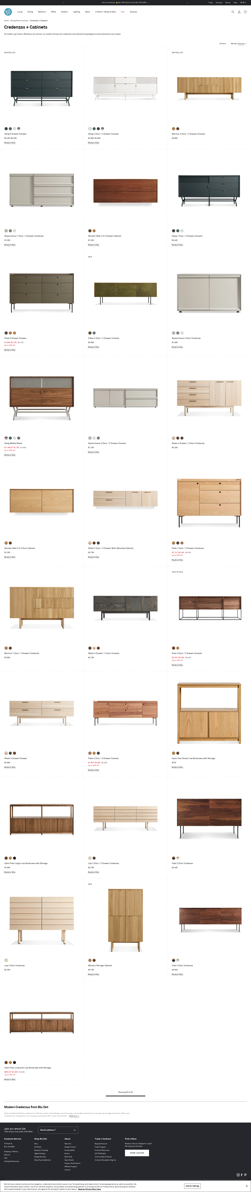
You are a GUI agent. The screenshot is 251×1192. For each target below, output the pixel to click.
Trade (211, 2)
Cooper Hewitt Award (72, 1163)
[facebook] (241, 1176)
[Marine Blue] (10, 128)
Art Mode (37, 1147)
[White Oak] (173, 128)
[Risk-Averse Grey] (18, 438)
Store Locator (137, 1153)
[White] (14, 128)
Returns (7, 1155)
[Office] (53, 12)
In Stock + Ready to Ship (105, 12)
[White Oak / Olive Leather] (90, 333)
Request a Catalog (41, 1150)
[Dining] (30, 12)
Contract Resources (102, 1150)
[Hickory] (173, 438)
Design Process (70, 1147)
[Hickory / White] (177, 858)
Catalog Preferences (11, 1161)
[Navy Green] (6, 128)
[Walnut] (177, 128)
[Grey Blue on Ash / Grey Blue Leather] (94, 333)
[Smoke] (182, 438)
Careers (67, 1170)
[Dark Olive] (6, 333)
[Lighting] (76, 12)
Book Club (68, 1157)
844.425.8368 (9, 1146)
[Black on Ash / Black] (94, 858)
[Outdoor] (64, 12)
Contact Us (8, 1143)
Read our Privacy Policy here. (89, 1189)
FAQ (5, 1158)
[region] (125, 1186)
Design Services (40, 1157)
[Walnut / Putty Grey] (18, 128)
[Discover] (133, 12)
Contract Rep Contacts (103, 1157)
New (36, 1143)
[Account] (239, 11)
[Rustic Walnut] (10, 333)
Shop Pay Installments (42, 1160)
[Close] (247, 1186)
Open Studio (69, 1160)
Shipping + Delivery (11, 1151)
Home (6, 20)
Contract (219, 2)
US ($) (243, 3)
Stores (228, 2)
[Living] (19, 12)
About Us (68, 1143)
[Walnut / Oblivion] (173, 858)
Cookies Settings (192, 1186)
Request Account (101, 1143)
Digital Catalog (39, 1153)
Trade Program (100, 1147)
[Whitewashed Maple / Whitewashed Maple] (90, 858)
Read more (73, 1116)
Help (235, 2)
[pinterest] (245, 1176)
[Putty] (6, 230)
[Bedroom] (42, 12)
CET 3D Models (100, 1153)
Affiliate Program (71, 1166)
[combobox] (239, 43)
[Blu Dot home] (8, 12)
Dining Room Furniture (19, 20)
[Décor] (87, 12)
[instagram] (238, 1176)
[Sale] (123, 12)
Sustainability (70, 1150)
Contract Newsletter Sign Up (105, 1160)
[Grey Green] (10, 230)
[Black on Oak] (14, 858)
